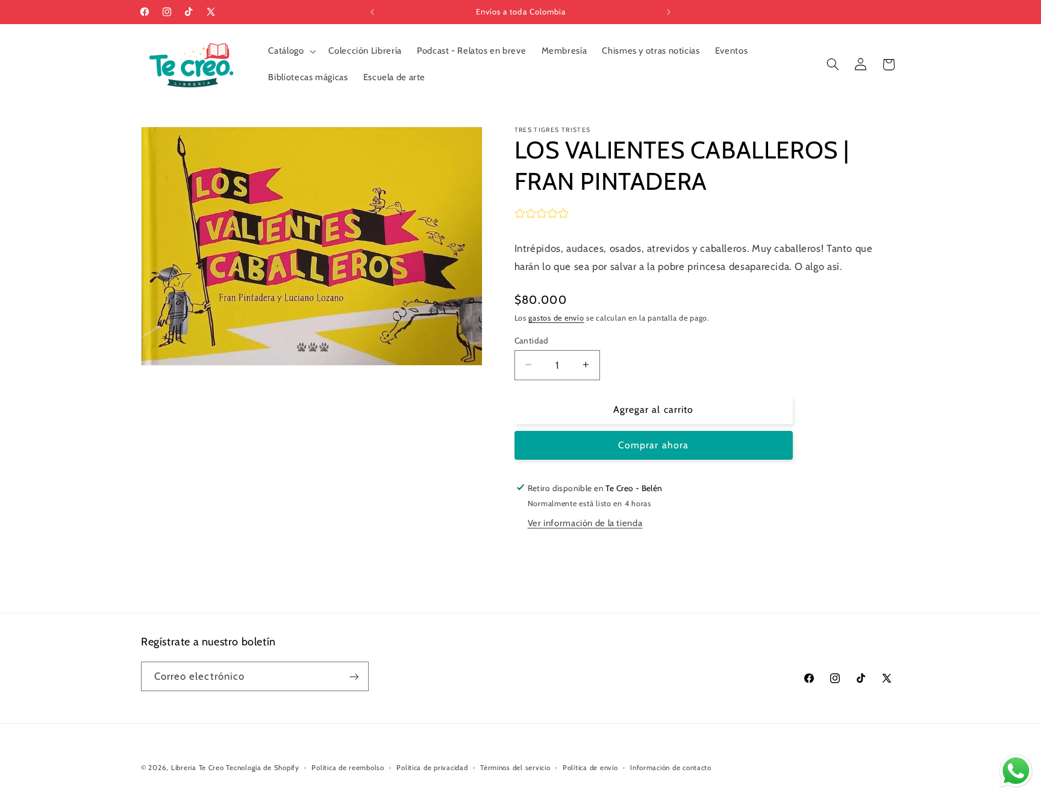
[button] (291, 51)
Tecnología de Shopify (262, 767)
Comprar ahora (653, 445)
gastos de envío (556, 317)
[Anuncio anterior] (372, 12)
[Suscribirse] (354, 676)
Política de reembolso (347, 767)
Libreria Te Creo (197, 767)
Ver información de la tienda (585, 523)
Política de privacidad (431, 767)
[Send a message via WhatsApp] (1016, 771)
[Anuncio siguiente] (668, 12)
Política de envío (590, 767)
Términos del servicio (515, 767)
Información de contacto (670, 767)
